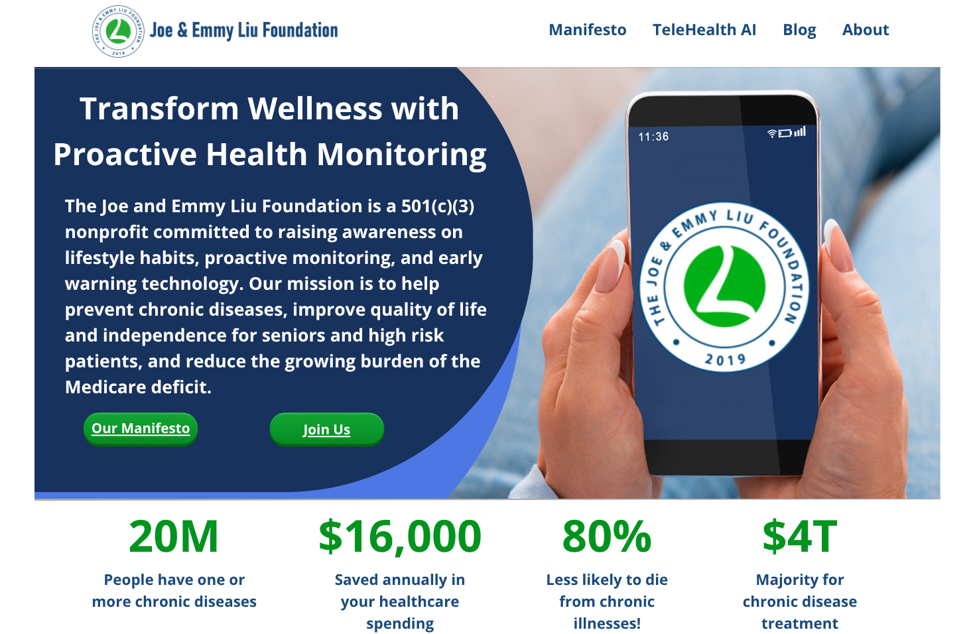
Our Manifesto (141, 428)
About (865, 29)
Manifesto (588, 29)
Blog (799, 29)
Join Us (326, 429)
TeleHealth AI (705, 29)
